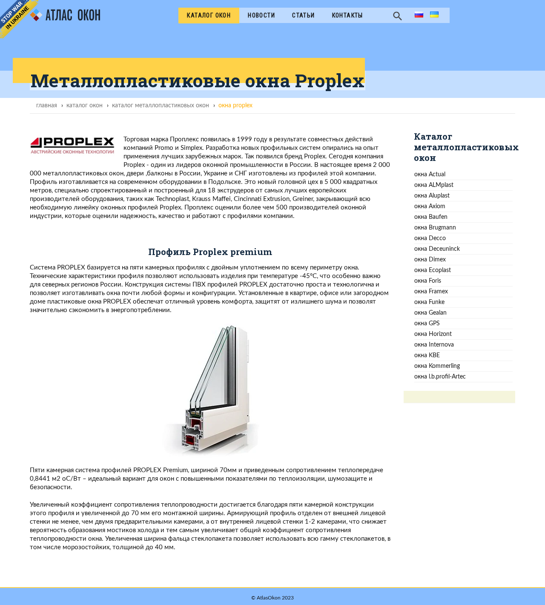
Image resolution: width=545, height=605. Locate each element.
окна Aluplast (432, 195)
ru (417, 15)
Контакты (347, 15)
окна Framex (431, 291)
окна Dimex (430, 259)
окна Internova (434, 344)
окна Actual (429, 174)
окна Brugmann (435, 227)
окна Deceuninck (437, 249)
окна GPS (427, 323)
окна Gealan (430, 313)
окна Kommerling (437, 366)
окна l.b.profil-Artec (440, 376)
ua (433, 15)
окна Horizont (433, 334)
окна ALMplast (433, 185)
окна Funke (429, 302)
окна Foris (427, 281)
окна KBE (427, 355)
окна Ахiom (429, 206)
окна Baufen (430, 217)
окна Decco (430, 238)
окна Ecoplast (432, 270)
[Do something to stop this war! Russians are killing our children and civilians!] (19, 19)
